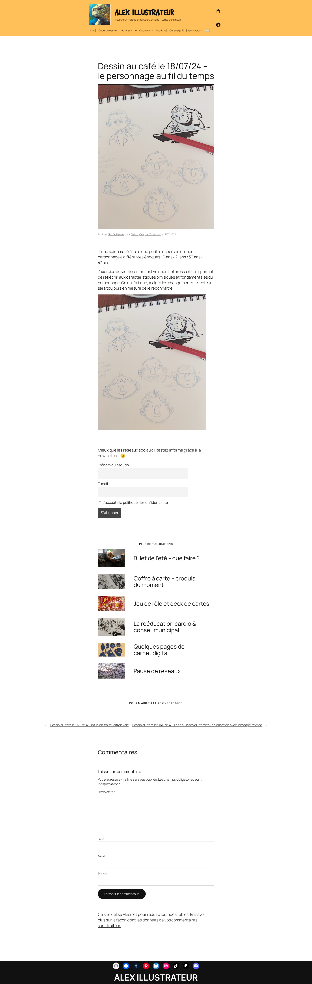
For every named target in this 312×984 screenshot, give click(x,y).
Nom (101, 839)
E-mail (103, 483)
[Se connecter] (218, 25)
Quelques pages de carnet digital (159, 649)
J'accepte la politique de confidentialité (135, 502)
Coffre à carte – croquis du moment (164, 581)
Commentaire (106, 792)
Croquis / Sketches (150, 234)
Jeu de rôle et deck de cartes (171, 603)
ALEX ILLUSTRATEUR (144, 12)
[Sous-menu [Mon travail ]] (136, 30)
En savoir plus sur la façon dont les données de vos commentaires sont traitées (152, 920)
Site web (102, 873)
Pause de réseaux (157, 671)
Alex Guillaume (116, 234)
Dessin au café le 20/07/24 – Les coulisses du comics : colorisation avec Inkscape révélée (197, 725)
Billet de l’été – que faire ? (167, 558)
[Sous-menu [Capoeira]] (152, 30)
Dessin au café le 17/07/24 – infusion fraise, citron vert (89, 725)
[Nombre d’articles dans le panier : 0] (218, 11)
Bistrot (134, 234)
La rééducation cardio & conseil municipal (165, 626)
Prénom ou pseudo (113, 465)
